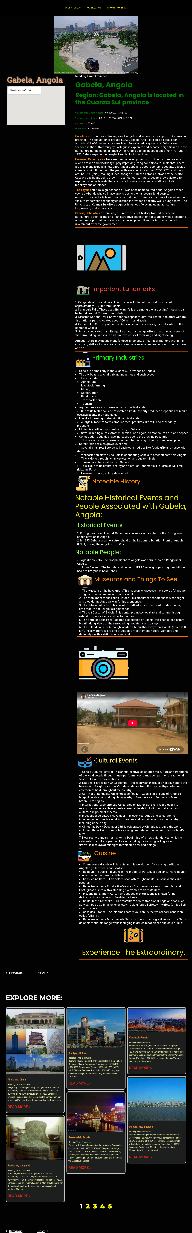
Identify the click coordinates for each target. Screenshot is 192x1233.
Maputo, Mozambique (141, 1126)
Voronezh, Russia (138, 1037)
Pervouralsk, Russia (79, 1137)
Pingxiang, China (17, 1079)
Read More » (19, 1107)
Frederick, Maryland (19, 1165)
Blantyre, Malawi (77, 1053)
